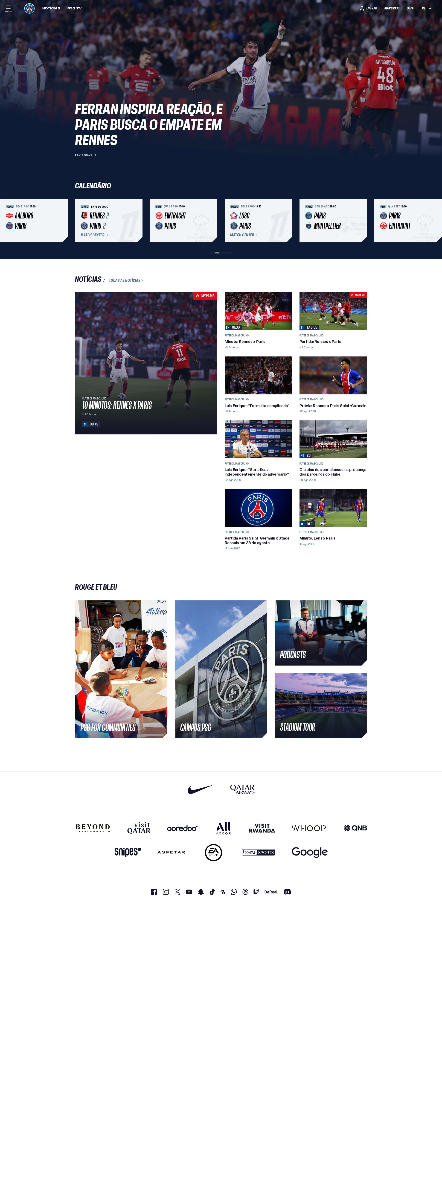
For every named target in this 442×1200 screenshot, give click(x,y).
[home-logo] (29, 8)
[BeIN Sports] (258, 852)
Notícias (51, 8)
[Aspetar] (171, 852)
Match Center (93, 235)
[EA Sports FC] (213, 852)
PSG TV (74, 8)
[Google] (310, 852)
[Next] (361, 220)
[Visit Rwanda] (262, 828)
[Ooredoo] (182, 828)
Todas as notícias (124, 280)
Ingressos (392, 8)
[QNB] (355, 828)
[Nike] (201, 789)
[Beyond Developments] (93, 828)
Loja (410, 8)
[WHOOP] (309, 828)
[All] (223, 828)
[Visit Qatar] (139, 828)
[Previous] (80, 220)
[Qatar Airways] (242, 789)
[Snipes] (128, 852)
